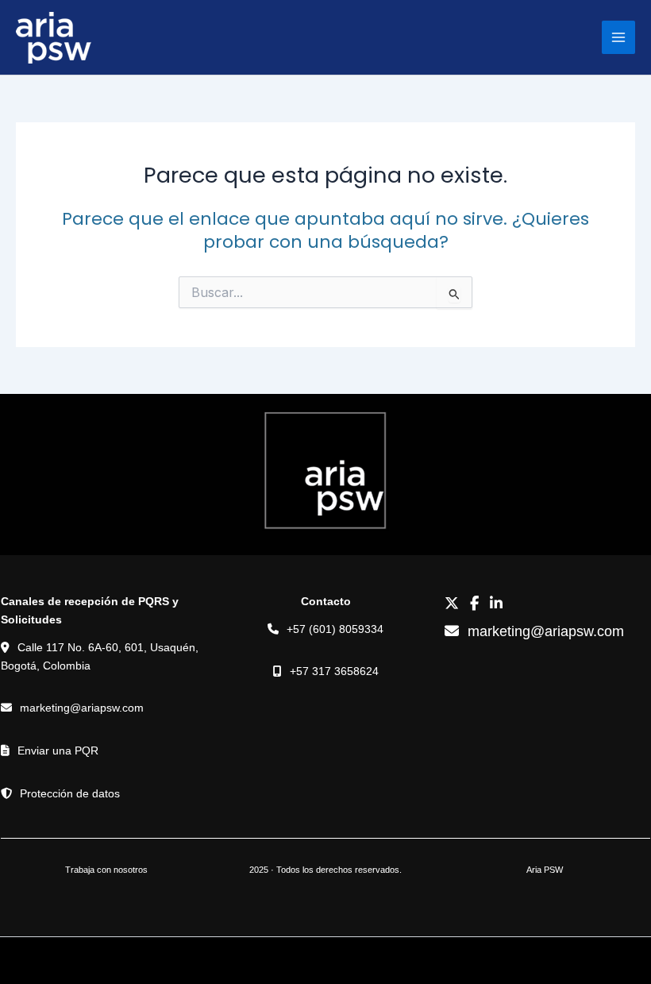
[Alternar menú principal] (618, 37)
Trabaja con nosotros (106, 869)
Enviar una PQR (57, 750)
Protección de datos (70, 793)
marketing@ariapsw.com (82, 707)
